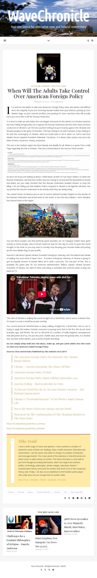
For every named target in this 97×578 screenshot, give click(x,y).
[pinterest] (53, 570)
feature (30, 492)
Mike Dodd (27, 441)
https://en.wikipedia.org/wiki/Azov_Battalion (26, 428)
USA (64, 86)
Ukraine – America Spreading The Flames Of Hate (42, 366)
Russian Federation (44, 492)
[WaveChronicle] (48, 18)
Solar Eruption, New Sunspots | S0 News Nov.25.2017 (46, 542)
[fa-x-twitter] (45, 570)
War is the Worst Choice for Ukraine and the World (42, 408)
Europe (46, 86)
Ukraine (57, 492)
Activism (36, 86)
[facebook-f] (41, 570)
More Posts (23, 479)
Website (34, 479)
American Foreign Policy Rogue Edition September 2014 (45, 378)
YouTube (62, 479)
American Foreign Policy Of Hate (32, 372)
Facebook (52, 479)
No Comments (57, 101)
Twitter (43, 479)
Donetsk (21, 492)
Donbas (11, 492)
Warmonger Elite (77, 492)
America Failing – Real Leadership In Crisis (38, 383)
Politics (55, 86)
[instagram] (49, 570)
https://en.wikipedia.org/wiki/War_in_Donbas (26, 423)
